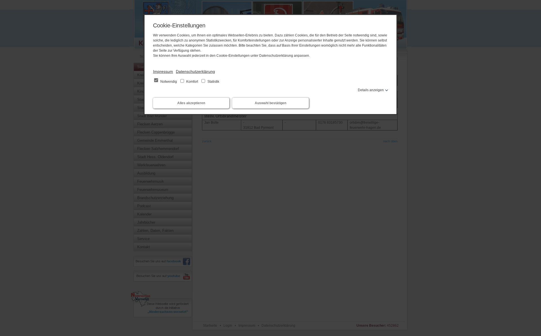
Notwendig (168, 82)
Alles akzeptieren (191, 103)
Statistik (213, 82)
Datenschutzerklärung (195, 71)
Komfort (192, 82)
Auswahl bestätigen (270, 103)
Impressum (163, 71)
